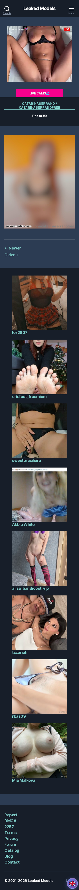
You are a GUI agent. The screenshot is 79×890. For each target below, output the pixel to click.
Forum (10, 844)
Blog (8, 856)
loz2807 (19, 332)
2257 (9, 826)
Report (10, 815)
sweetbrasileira (26, 460)
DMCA (10, 820)
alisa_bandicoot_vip (30, 588)
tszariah (19, 652)
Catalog (11, 850)
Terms (10, 832)
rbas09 (19, 716)
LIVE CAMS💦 (39, 93)
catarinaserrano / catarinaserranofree (39, 105)
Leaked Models (39, 8)
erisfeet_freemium (29, 396)
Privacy (11, 838)
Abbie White (23, 524)
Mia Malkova (23, 780)
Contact (12, 862)
